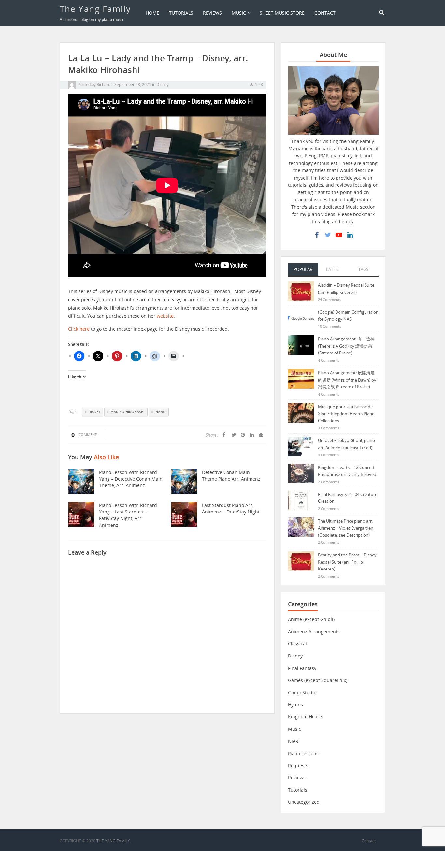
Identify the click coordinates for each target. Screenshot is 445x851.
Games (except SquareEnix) (317, 680)
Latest (333, 269)
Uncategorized (304, 802)
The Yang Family (95, 9)
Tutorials (181, 13)
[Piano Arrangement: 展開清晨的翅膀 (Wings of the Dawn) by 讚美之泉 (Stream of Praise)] (301, 378)
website (165, 316)
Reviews (212, 13)
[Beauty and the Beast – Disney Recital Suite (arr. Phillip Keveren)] (301, 560)
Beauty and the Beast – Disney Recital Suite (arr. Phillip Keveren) (347, 562)
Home (152, 13)
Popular (303, 269)
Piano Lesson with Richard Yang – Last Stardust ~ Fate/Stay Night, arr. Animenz (128, 515)
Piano (160, 411)
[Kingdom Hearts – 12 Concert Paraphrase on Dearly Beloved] (301, 473)
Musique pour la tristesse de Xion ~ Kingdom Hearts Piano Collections (346, 414)
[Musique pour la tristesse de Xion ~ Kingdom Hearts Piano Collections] (301, 412)
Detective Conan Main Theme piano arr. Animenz (231, 475)
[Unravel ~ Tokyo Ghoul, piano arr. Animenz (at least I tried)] (301, 446)
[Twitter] (328, 235)
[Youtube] (339, 235)
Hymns (295, 704)
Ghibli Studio (302, 692)
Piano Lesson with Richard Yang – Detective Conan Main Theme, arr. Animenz (131, 479)
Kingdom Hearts (305, 717)
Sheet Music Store (282, 13)
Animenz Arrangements (314, 631)
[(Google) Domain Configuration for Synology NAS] (301, 318)
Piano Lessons (303, 753)
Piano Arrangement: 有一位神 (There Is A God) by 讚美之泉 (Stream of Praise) (346, 346)
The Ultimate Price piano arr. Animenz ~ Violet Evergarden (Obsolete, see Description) (345, 528)
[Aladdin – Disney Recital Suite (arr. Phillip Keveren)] (301, 291)
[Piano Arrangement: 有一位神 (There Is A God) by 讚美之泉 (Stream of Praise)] (301, 344)
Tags (363, 269)
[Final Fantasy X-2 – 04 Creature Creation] (301, 500)
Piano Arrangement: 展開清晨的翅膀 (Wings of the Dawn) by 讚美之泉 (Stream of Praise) (347, 380)
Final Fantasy (302, 668)
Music (239, 13)
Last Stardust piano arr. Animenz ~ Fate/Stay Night (231, 508)
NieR (293, 741)
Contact (325, 13)
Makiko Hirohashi (127, 411)
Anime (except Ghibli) (311, 619)
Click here (79, 329)
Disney (162, 84)
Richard (103, 84)
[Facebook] (317, 235)
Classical (297, 644)
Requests (298, 765)
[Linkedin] (350, 235)
